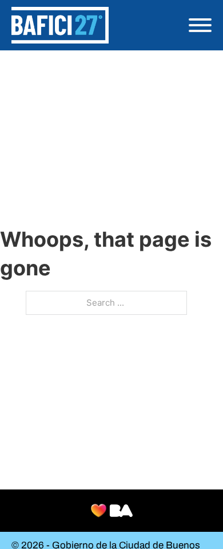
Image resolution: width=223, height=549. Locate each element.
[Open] (200, 25)
